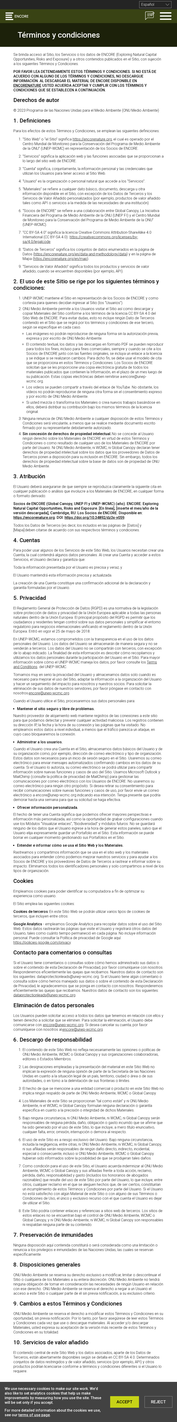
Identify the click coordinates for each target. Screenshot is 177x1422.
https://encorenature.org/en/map (60, 259)
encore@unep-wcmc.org (49, 693)
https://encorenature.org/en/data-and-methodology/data (80, 254)
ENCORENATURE (27, 85)
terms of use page (34, 1415)
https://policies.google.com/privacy (42, 942)
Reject (158, 1401)
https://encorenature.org (92, 139)
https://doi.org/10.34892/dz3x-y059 (94, 517)
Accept (125, 1401)
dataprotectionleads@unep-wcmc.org (44, 995)
